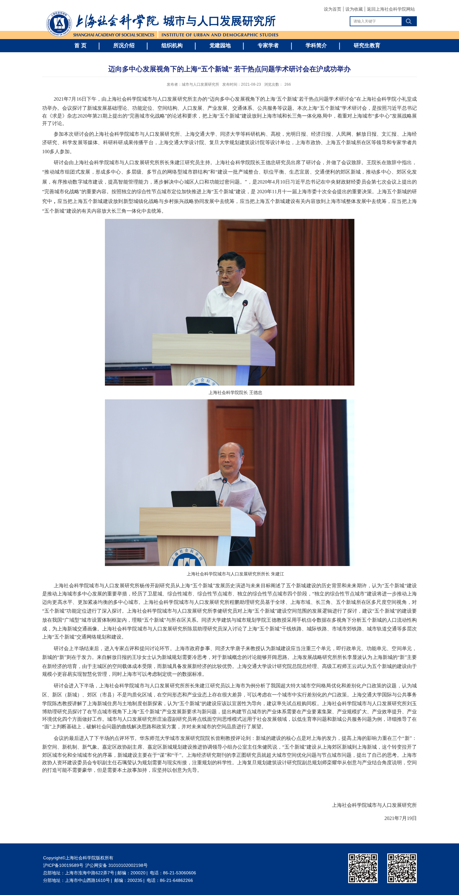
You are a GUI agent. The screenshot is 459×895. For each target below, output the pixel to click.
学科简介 (316, 45)
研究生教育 (367, 45)
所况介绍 (124, 45)
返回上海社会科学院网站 (391, 9)
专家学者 (268, 45)
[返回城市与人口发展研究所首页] (162, 12)
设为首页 (332, 9)
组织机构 (172, 45)
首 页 (80, 45)
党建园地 (220, 45)
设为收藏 (354, 9)
